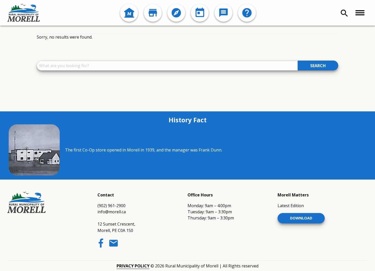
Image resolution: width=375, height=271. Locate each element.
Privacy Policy (133, 266)
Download (301, 218)
